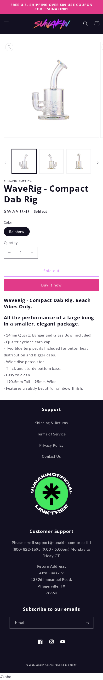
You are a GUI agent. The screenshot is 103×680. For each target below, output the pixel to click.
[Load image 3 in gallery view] (78, 161)
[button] (6, 23)
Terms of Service (51, 434)
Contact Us (51, 456)
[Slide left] (5, 162)
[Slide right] (97, 162)
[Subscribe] (87, 623)
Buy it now (51, 285)
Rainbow (16, 231)
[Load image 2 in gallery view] (51, 161)
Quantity (10, 243)
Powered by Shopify (66, 664)
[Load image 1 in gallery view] (24, 161)
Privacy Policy (51, 445)
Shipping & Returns (51, 423)
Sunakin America (45, 664)
